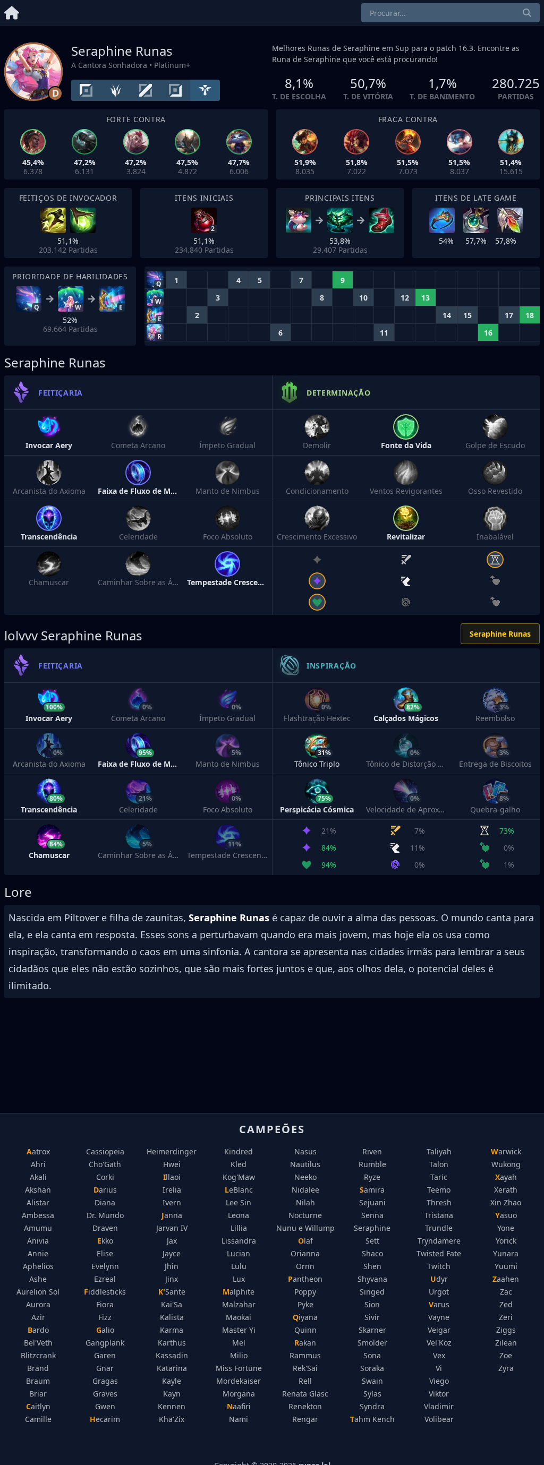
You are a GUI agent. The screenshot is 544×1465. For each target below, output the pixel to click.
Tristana (438, 1215)
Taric (438, 1177)
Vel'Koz (439, 1343)
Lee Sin (238, 1202)
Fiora (105, 1304)
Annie (38, 1253)
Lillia (239, 1228)
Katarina (172, 1368)
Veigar (439, 1330)
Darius (105, 1190)
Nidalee (305, 1190)
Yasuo (506, 1215)
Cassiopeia (105, 1151)
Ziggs (506, 1330)
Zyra (506, 1368)
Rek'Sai (305, 1368)
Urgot (439, 1292)
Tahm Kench (372, 1419)
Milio (239, 1355)
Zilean (506, 1343)
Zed (506, 1304)
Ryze (372, 1177)
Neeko (305, 1177)
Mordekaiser (238, 1381)
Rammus (305, 1355)
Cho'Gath (105, 1164)
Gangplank (105, 1343)
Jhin (171, 1266)
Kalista (172, 1317)
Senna (372, 1215)
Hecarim (105, 1419)
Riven (372, 1151)
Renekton (305, 1406)
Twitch (438, 1266)
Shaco (372, 1253)
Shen (372, 1266)
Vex (439, 1355)
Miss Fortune (239, 1368)
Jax (172, 1241)
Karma (171, 1330)
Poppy (305, 1292)
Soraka (372, 1368)
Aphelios (38, 1266)
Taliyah (439, 1151)
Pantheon (305, 1279)
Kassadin (172, 1355)
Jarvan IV (172, 1228)
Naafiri (239, 1406)
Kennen (171, 1406)
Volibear (439, 1419)
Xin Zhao (505, 1202)
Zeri (506, 1317)
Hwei (172, 1164)
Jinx (171, 1279)
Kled (238, 1164)
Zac (506, 1292)
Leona (238, 1215)
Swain (372, 1381)
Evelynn (105, 1266)
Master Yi (239, 1330)
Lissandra (239, 1241)
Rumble (372, 1164)
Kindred (238, 1151)
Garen (105, 1355)
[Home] (11, 11)
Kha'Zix (171, 1419)
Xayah (506, 1177)
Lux (239, 1279)
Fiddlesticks (105, 1292)
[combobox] (450, 12)
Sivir (372, 1317)
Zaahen (505, 1279)
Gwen (105, 1406)
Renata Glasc (305, 1394)
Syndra (372, 1406)
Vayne (438, 1317)
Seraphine (372, 1228)
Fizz (105, 1317)
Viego (439, 1381)
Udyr (439, 1279)
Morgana (239, 1394)
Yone (505, 1228)
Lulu (238, 1266)
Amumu (38, 1228)
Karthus (172, 1343)
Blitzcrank (38, 1355)
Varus (439, 1304)
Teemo (438, 1190)
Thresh (439, 1202)
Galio (105, 1330)
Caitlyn (38, 1406)
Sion (372, 1304)
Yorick (506, 1241)
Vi (439, 1368)
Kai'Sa (171, 1304)
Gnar (105, 1368)
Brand (38, 1368)
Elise (105, 1253)
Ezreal (105, 1279)
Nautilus (305, 1164)
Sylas (372, 1394)
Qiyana (305, 1317)
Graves (105, 1394)
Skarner (372, 1330)
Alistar (38, 1202)
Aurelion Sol (38, 1292)
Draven (105, 1228)
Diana (105, 1202)
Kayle (171, 1381)
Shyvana (372, 1279)
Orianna (305, 1253)
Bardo (38, 1330)
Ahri (38, 1164)
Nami (238, 1419)
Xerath (505, 1190)
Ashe (38, 1279)
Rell (305, 1381)
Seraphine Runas (500, 634)
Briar (38, 1394)
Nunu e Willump (305, 1228)
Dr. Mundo (105, 1215)
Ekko (105, 1241)
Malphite (238, 1292)
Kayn (172, 1394)
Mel (238, 1343)
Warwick (506, 1151)
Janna (172, 1215)
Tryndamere (439, 1241)
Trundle (439, 1228)
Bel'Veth (38, 1343)
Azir (38, 1317)
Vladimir (439, 1406)
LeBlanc (239, 1190)
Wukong (506, 1164)
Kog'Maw (239, 1177)
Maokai (238, 1317)
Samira (372, 1190)
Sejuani (372, 1202)
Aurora (38, 1304)
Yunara (505, 1253)
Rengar (305, 1419)
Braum (38, 1381)
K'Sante (171, 1292)
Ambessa (38, 1215)
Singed (372, 1292)
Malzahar (239, 1304)
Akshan (38, 1190)
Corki (105, 1177)
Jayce (172, 1253)
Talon (438, 1164)
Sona (372, 1355)
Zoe (505, 1355)
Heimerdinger (172, 1151)
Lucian (238, 1253)
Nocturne (305, 1215)
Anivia (38, 1241)
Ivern (172, 1202)
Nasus (305, 1151)
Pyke (305, 1304)
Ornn (305, 1266)
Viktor (439, 1394)
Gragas (105, 1381)
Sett (372, 1241)
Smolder (372, 1343)
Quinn (305, 1330)
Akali (38, 1177)
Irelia (172, 1190)
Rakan (305, 1343)
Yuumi (506, 1266)
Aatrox (38, 1151)
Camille (38, 1419)
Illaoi (172, 1177)
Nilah (305, 1202)
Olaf (305, 1241)
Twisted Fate (438, 1253)
